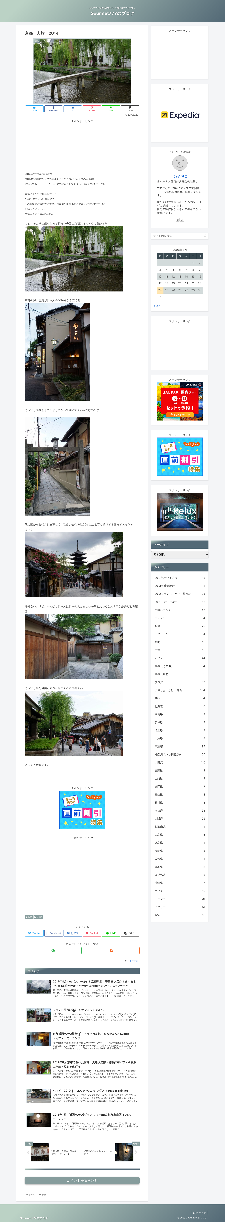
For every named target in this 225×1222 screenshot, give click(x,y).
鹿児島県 (180, 875)
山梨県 (180, 778)
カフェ (180, 658)
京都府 (39, 917)
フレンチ (180, 618)
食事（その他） (180, 666)
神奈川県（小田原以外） (180, 754)
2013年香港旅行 (180, 586)
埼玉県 (180, 730)
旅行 (30, 917)
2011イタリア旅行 (180, 601)
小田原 (180, 762)
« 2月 (157, 305)
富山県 (180, 794)
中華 (180, 650)
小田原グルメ (180, 610)
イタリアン (180, 634)
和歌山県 (180, 826)
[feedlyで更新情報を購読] (53, 950)
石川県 (180, 802)
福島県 (180, 714)
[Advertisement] (82, 145)
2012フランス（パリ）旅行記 (180, 594)
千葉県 (180, 738)
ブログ (180, 682)
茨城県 (180, 722)
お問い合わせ (199, 1212)
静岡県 (180, 786)
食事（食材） (180, 674)
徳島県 (180, 842)
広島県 (180, 834)
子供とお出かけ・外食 (180, 690)
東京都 (180, 746)
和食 (180, 626)
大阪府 (180, 818)
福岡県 (180, 851)
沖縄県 (180, 883)
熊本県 (180, 866)
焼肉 (180, 642)
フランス (180, 899)
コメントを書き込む (82, 1180)
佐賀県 (180, 858)
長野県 (180, 770)
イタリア (180, 907)
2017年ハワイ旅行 (180, 577)
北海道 (180, 706)
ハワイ (180, 891)
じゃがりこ (180, 176)
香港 (180, 915)
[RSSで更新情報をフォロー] (111, 950)
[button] (205, 236)
